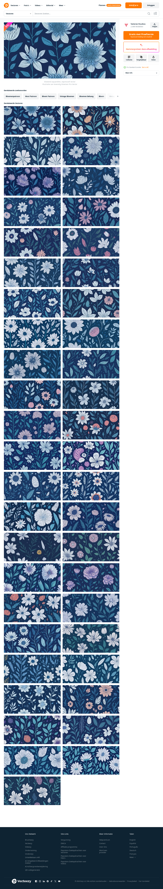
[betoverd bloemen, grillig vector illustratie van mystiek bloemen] (91, 577)
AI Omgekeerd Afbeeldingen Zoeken (36, 862)
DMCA (63, 843)
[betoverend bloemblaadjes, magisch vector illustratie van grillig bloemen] (32, 394)
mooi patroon (31, 96)
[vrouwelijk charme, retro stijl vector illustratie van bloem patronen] (32, 455)
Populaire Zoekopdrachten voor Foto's (73, 857)
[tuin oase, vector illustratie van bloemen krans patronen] (91, 669)
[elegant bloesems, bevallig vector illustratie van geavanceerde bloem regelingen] (32, 303)
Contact (102, 843)
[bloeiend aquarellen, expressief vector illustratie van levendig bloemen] (32, 120)
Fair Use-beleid (144, 881)
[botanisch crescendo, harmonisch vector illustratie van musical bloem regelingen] (91, 730)
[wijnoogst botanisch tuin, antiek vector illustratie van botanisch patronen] (91, 364)
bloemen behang (86, 96)
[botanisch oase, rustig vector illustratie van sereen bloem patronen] (91, 638)
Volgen (154, 27)
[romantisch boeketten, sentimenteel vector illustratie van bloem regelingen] (91, 394)
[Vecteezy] (6, 5)
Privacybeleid (132, 881)
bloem (101, 96)
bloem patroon (48, 96)
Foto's (26, 5)
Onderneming (31, 850)
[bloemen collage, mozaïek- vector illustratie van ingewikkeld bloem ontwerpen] (32, 730)
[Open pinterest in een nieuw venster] (48, 881)
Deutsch (133, 850)
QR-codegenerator (32, 870)
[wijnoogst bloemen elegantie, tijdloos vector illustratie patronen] (91, 486)
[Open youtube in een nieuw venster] (59, 881)
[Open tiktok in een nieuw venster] (51, 881)
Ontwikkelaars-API (32, 857)
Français (133, 854)
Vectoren (14, 5)
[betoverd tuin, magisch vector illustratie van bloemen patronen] (91, 516)
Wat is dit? (145, 67)
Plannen (102, 5)
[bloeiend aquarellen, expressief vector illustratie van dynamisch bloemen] (32, 151)
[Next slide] (116, 96)
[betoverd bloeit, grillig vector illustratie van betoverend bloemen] (91, 273)
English (133, 840)
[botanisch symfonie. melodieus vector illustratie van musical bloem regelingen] (32, 364)
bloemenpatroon (13, 96)
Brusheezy (29, 840)
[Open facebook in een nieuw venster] (36, 881)
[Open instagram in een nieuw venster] (40, 881)
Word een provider (103, 851)
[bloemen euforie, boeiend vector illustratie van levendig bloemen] (32, 547)
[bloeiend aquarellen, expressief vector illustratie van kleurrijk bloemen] (91, 181)
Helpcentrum (104, 840)
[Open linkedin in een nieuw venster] (44, 881)
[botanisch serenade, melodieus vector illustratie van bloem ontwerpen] (32, 577)
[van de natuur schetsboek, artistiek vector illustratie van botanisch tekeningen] (91, 425)
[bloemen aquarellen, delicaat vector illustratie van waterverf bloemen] (91, 212)
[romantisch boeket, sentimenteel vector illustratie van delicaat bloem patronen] (32, 516)
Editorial (49, 5)
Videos (37, 5)
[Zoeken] (148, 13)
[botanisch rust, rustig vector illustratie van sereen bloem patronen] (91, 760)
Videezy (28, 847)
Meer (61, 5)
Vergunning (65, 840)
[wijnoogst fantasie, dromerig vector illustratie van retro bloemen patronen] (32, 425)
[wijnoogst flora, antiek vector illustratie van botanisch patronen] (32, 608)
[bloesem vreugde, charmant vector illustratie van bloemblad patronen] (91, 242)
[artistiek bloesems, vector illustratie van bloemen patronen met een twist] (32, 669)
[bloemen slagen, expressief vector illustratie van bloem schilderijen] (32, 242)
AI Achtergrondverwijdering (36, 866)
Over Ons (103, 847)
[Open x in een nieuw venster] (55, 881)
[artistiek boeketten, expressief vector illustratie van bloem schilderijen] (32, 212)
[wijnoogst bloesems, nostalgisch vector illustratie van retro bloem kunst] (91, 333)
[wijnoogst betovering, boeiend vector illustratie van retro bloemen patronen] (91, 608)
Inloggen (151, 5)
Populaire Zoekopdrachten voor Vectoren (73, 851)
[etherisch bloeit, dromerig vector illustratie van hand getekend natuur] (32, 273)
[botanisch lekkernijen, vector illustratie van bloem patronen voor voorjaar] (91, 303)
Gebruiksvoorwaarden (117, 881)
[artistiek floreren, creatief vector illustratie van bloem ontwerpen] (32, 333)
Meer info (128, 73)
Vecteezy (28, 843)
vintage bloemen (67, 96)
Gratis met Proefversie (141, 35)
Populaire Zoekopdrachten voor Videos (73, 862)
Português (134, 847)
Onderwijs (29, 854)
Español (133, 843)
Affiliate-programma (69, 847)
